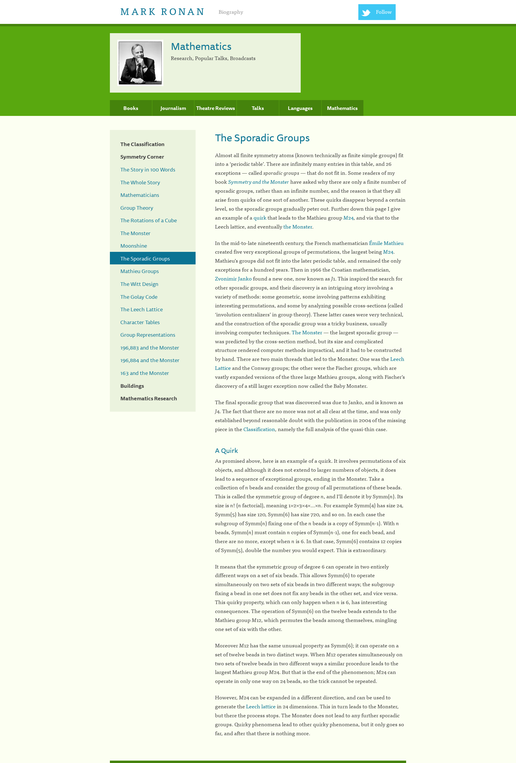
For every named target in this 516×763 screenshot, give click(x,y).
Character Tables (140, 322)
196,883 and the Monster (149, 347)
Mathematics (342, 108)
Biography (231, 11)
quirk (260, 217)
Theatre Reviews (215, 108)
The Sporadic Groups (145, 258)
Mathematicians (139, 195)
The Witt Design (139, 284)
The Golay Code (138, 296)
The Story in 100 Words (147, 169)
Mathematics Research (148, 398)
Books (130, 108)
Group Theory (136, 207)
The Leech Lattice (141, 309)
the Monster (297, 226)
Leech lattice (261, 706)
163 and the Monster (144, 373)
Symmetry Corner (142, 156)
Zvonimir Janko (233, 278)
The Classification (142, 144)
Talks (258, 108)
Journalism (173, 108)
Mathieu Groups (139, 271)
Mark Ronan (162, 11)
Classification (259, 429)
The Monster (135, 233)
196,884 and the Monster (149, 360)
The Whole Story (140, 182)
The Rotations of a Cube (148, 220)
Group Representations (147, 334)
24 (348, 217)
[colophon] (258, 762)
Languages (300, 108)
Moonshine (133, 245)
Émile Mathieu (386, 242)
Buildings (132, 386)
